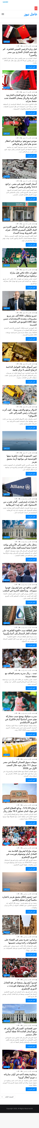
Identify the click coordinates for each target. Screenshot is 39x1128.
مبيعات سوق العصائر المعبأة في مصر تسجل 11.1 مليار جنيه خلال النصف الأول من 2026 (20, 765)
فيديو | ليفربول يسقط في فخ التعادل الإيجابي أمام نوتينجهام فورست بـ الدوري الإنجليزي (20, 985)
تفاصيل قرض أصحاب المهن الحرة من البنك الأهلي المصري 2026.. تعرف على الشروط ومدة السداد (20, 230)
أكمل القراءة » (31, 67)
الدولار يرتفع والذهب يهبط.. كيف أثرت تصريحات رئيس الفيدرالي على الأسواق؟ (19, 412)
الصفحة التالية (9, 1097)
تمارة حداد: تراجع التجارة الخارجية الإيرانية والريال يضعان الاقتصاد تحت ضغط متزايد (20, 98)
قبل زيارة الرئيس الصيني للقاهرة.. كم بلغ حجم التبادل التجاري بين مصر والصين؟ (20, 52)
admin (34, 46)
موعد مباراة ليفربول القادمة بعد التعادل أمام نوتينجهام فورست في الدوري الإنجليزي (21, 854)
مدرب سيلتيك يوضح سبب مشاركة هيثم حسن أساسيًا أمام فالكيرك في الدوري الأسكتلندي (21, 719)
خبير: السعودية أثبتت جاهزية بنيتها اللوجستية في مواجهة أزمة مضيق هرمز (22, 458)
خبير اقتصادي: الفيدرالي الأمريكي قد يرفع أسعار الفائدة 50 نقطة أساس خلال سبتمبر (20, 1031)
